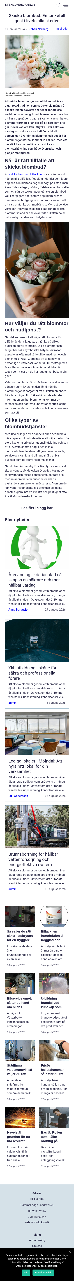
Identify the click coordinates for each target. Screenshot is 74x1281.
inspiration (62, 28)
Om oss (37, 1246)
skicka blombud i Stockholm (27, 174)
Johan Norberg (38, 29)
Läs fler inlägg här (37, 508)
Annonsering (37, 1240)
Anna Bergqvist (18, 609)
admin (12, 702)
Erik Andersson (18, 796)
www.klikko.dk (40, 1222)
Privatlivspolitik (43, 1272)
